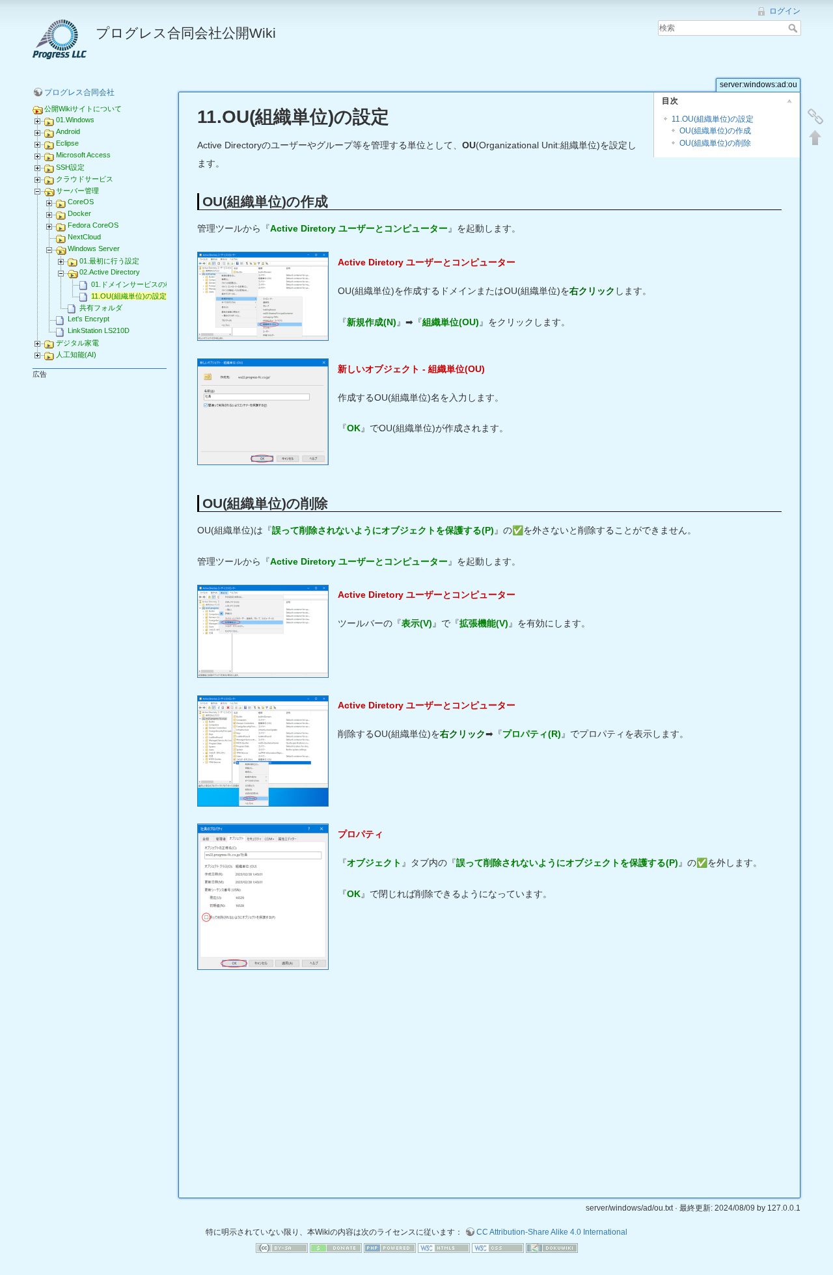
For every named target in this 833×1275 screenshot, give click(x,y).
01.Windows (75, 120)
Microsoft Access (83, 155)
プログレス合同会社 (79, 92)
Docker (79, 213)
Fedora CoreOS (93, 225)
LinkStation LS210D (99, 330)
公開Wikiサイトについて (83, 109)
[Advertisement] (489, 1088)
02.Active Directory (109, 272)
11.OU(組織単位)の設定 (129, 296)
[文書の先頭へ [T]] (815, 137)
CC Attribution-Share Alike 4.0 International (551, 1232)
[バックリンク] (815, 116)
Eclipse (67, 143)
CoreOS (81, 202)
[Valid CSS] (498, 1247)
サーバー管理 (77, 191)
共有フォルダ (100, 308)
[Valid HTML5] (444, 1247)
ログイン (784, 11)
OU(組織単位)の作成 (715, 130)
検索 (794, 28)
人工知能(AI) (76, 354)
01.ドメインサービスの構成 (135, 284)
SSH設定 (70, 167)
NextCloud (84, 237)
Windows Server (94, 248)
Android (68, 131)
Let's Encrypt (88, 319)
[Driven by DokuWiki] (552, 1247)
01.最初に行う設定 (109, 261)
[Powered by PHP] (390, 1247)
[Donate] (336, 1247)
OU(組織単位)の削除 (715, 143)
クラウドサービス (84, 179)
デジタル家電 (77, 343)
